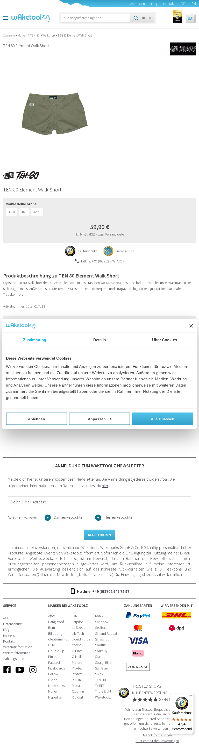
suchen (145, 17)
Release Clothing (78, 688)
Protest (77, 674)
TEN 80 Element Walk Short (75, 35)
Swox (99, 674)
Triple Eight (103, 691)
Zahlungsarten (13, 658)
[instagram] (33, 674)
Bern (51, 627)
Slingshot (102, 639)
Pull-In (76, 680)
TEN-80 (35, 35)
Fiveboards (56, 668)
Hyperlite (54, 697)
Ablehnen (36, 419)
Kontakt (169, 3)
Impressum (11, 635)
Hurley (53, 691)
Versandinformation (17, 647)
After (51, 616)
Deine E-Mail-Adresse (28, 501)
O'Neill (77, 656)
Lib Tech (78, 633)
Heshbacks (56, 685)
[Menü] (191, 697)
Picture (77, 662)
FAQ (154, 3)
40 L (24, 211)
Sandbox (101, 621)
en (193, 3)
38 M (11, 211)
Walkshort (48, 35)
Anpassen (97, 419)
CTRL (51, 645)
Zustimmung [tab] (34, 340)
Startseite (9, 35)
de (183, 3)
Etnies (52, 656)
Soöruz (100, 645)
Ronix (99, 616)
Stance (100, 656)
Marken (23, 35)
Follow (53, 674)
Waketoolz (103, 697)
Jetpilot (77, 621)
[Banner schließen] (191, 325)
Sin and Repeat (106, 633)
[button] (191, 18)
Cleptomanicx (58, 639)
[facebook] (7, 674)
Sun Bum (101, 668)
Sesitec (100, 627)
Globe (52, 680)
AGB (6, 618)
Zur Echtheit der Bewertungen (157, 740)
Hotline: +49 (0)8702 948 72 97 (103, 591)
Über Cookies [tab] (164, 340)
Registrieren (99, 534)
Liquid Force (81, 639)
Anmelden (137, 3)
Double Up (56, 651)
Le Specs (78, 627)
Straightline (103, 662)
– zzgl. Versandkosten (111, 234)
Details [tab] (99, 340)
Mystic (76, 645)
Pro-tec (77, 668)
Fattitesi (54, 662)
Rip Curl (77, 697)
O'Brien (77, 651)
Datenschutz (12, 624)
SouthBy (101, 651)
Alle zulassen (162, 419)
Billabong (55, 633)
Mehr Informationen (157, 735)
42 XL (37, 211)
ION (74, 616)
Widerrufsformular (16, 653)
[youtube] (20, 674)
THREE (100, 685)
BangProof (56, 621)
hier (105, 485)
